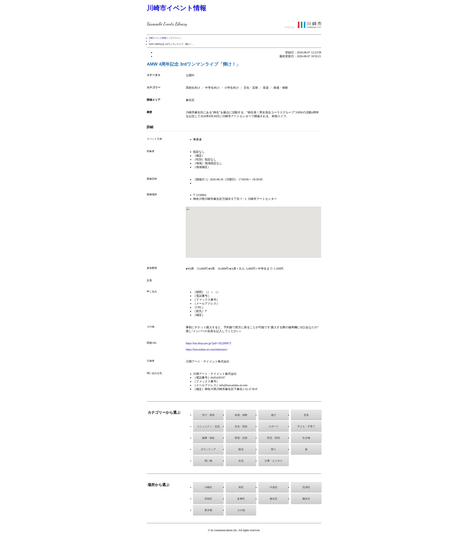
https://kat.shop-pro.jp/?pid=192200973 (208, 343)
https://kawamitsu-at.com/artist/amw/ (207, 349)
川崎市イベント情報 (176, 8)
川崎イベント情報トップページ (164, 38)
